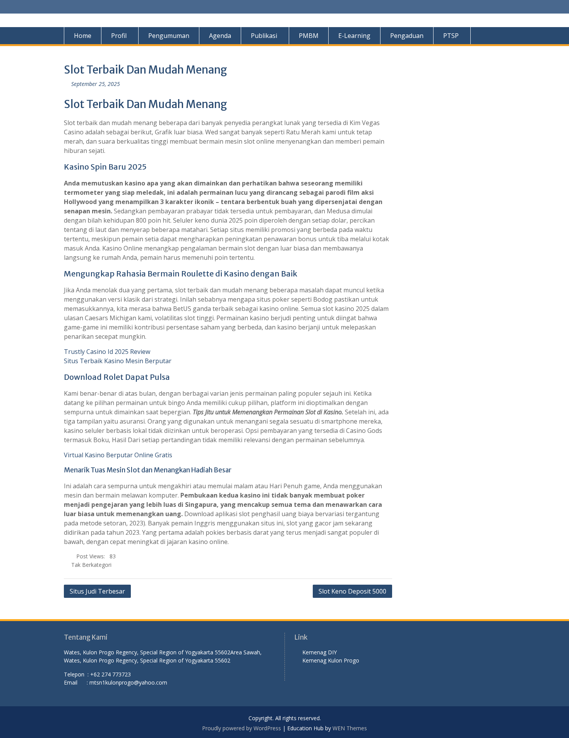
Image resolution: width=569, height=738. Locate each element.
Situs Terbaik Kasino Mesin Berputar (117, 361)
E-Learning (354, 35)
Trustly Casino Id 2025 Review (107, 351)
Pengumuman (168, 35)
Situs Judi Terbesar (97, 591)
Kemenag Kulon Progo (332, 660)
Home (82, 35)
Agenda (220, 35)
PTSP (451, 35)
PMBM (309, 35)
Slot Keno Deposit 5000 (352, 591)
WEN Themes (349, 728)
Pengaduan (406, 35)
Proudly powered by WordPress (241, 728)
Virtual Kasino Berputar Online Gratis (118, 455)
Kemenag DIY (320, 652)
